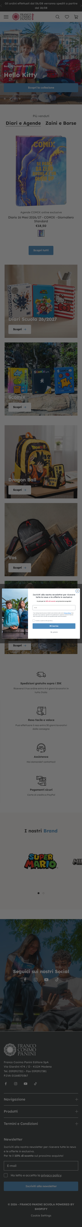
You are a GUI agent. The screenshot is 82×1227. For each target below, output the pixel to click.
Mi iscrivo (54, 626)
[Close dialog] (77, 591)
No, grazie (54, 632)
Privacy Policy (67, 613)
